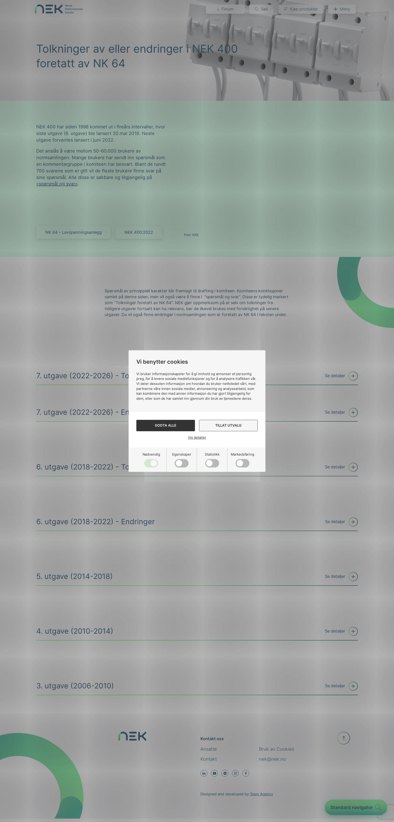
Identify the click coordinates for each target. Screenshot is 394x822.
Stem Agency (261, 794)
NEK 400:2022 (138, 232)
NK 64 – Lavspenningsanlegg (73, 232)
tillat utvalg (228, 425)
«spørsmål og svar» (57, 184)
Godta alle (165, 425)
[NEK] (59, 12)
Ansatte (208, 749)
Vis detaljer (197, 437)
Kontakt (208, 759)
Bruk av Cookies (276, 749)
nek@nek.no (272, 759)
